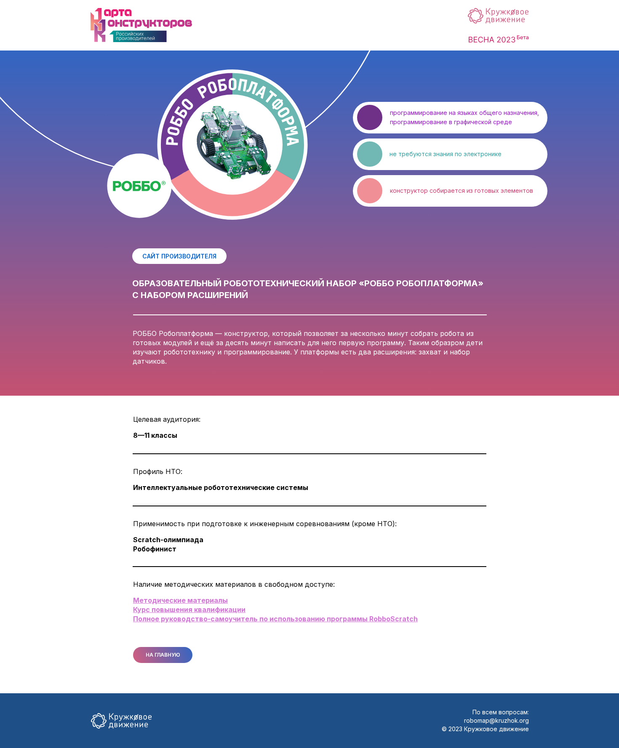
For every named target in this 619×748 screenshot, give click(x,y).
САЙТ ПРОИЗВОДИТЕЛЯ (179, 256)
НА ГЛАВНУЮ (163, 655)
